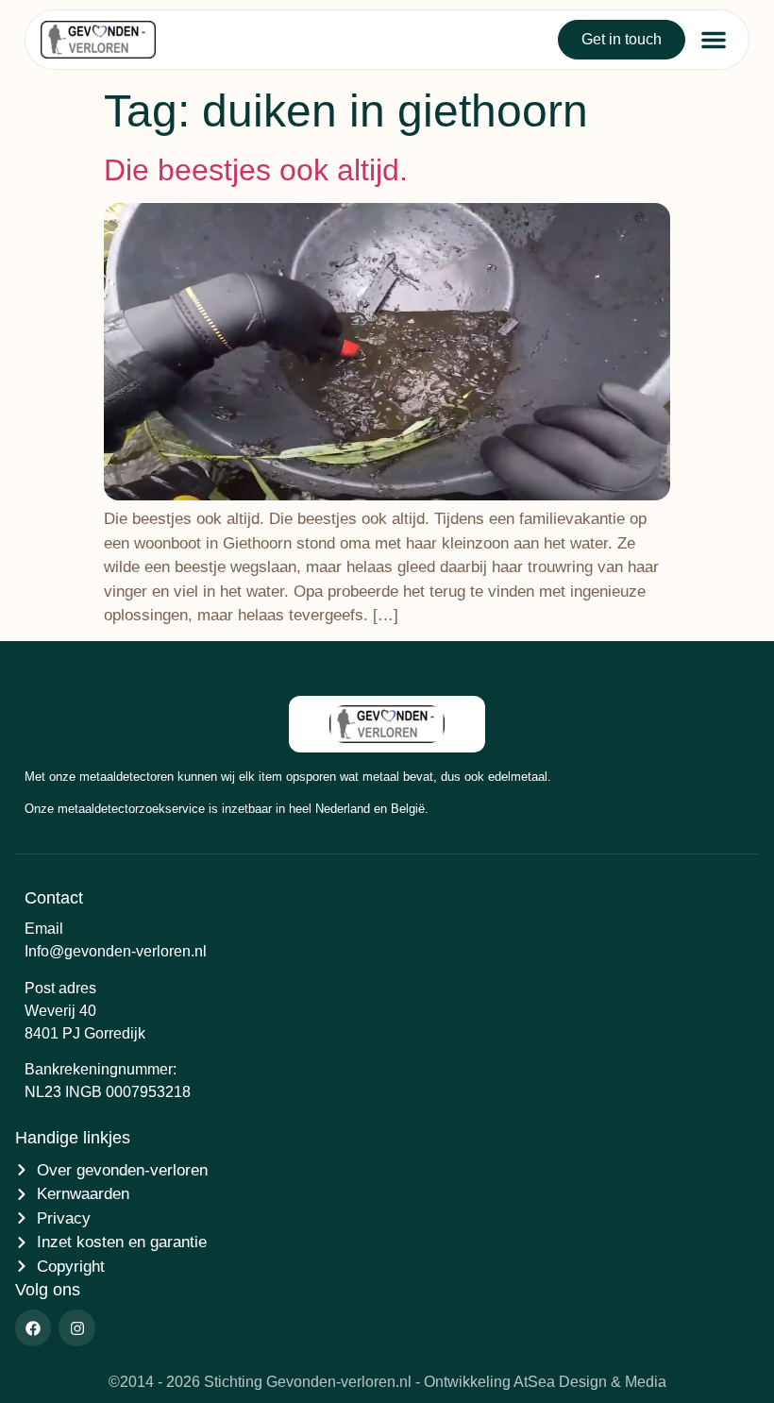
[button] (713, 39)
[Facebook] (33, 1327)
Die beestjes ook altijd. (256, 170)
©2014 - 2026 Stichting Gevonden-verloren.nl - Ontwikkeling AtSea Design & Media (387, 1382)
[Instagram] (76, 1327)
